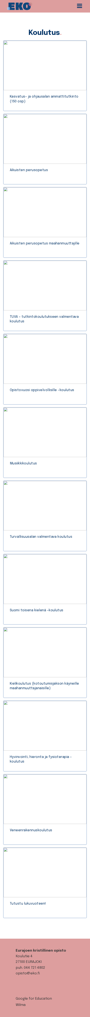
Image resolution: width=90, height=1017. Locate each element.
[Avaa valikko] (80, 6)
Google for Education (34, 998)
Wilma (21, 1005)
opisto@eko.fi (28, 973)
